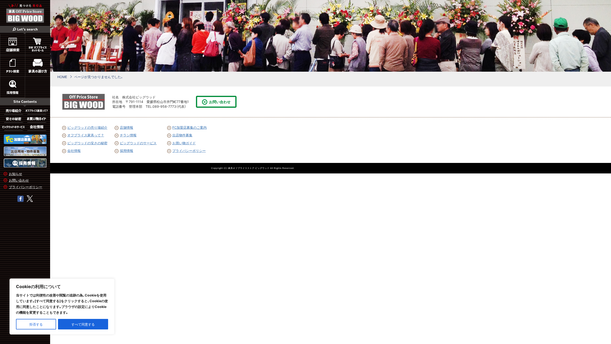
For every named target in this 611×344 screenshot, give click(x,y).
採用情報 (126, 150)
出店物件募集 (182, 135)
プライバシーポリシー (25, 186)
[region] (62, 306)
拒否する (36, 324)
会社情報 (74, 150)
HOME (62, 76)
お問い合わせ (19, 180)
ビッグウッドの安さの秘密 (87, 142)
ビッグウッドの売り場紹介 (87, 127)
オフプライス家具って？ (85, 135)
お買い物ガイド (184, 142)
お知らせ (15, 173)
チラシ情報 (128, 135)
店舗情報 (126, 127)
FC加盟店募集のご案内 (189, 127)
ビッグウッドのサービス (138, 142)
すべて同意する (83, 324)
